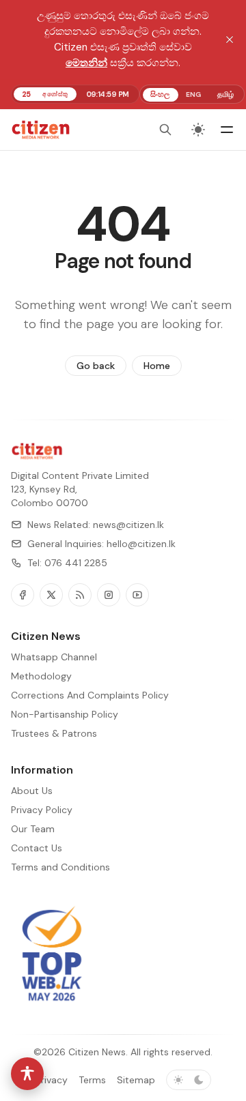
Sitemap (136, 1080)
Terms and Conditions (60, 867)
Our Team (33, 829)
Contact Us (36, 848)
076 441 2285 (75, 563)
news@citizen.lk (128, 524)
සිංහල (159, 94)
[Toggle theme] (198, 129)
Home (157, 365)
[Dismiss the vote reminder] (206, 1048)
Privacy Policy (41, 810)
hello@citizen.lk (141, 544)
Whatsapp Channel (54, 657)
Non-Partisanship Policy (64, 714)
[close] (230, 39)
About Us (32, 790)
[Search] (165, 129)
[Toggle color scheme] (188, 1080)
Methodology (41, 676)
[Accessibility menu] (27, 1073)
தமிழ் (225, 94)
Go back (96, 365)
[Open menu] (227, 130)
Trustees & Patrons (54, 733)
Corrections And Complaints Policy (90, 695)
